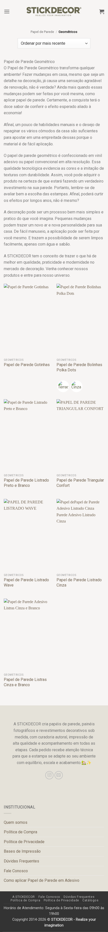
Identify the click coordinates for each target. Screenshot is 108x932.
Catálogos (90, 900)
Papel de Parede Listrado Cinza (79, 582)
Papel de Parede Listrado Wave (26, 582)
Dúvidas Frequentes (21, 861)
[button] (7, 11)
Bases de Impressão (22, 851)
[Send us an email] (59, 775)
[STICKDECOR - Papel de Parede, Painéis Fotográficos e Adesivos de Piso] (54, 11)
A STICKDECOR (23, 897)
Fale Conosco (16, 870)
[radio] (63, 386)
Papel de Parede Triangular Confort (80, 483)
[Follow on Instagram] (49, 775)
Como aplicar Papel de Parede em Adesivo (41, 880)
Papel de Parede (42, 32)
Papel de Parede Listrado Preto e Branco (26, 483)
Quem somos (15, 822)
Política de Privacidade (24, 841)
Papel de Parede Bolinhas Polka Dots (79, 367)
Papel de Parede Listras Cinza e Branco (25, 682)
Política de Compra (20, 832)
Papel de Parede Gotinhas (27, 364)
